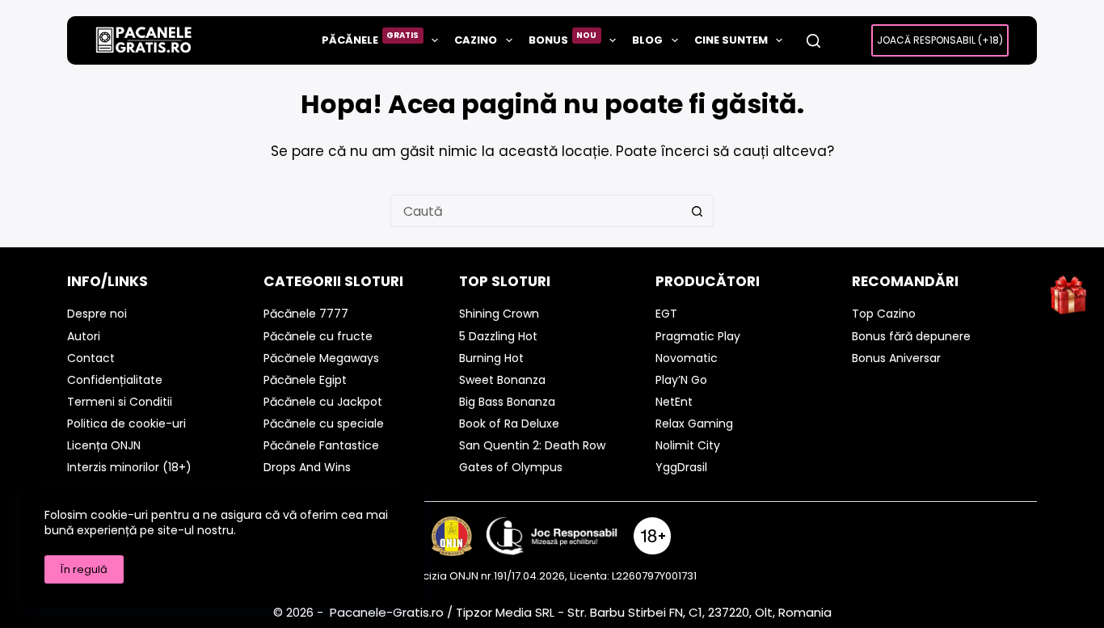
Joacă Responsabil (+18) (940, 40)
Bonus (563, 38)
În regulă (84, 569)
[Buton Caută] (697, 211)
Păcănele (370, 38)
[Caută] (813, 41)
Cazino (475, 40)
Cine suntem (731, 40)
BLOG (647, 40)
